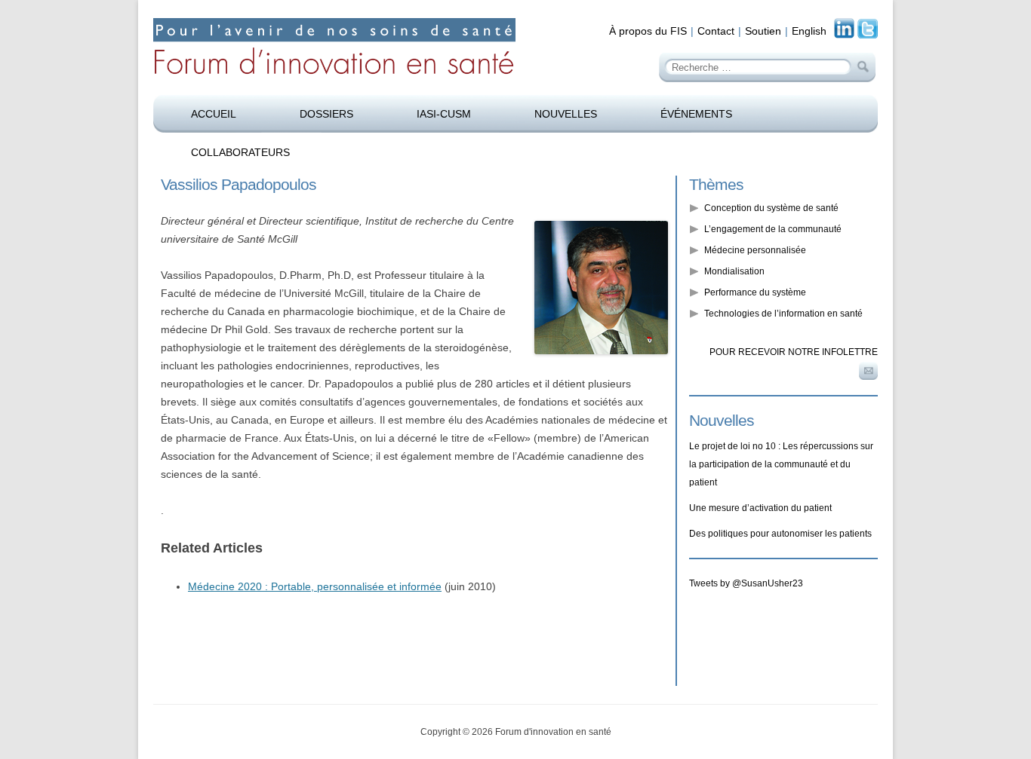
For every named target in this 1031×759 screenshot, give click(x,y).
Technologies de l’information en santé (783, 313)
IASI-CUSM (444, 114)
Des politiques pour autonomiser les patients (780, 533)
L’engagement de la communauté (773, 229)
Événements (696, 114)
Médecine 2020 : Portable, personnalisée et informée (315, 586)
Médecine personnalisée (755, 250)
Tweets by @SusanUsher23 (746, 583)
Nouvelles (565, 114)
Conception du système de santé (771, 208)
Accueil (213, 114)
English (809, 31)
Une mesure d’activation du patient (760, 508)
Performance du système (755, 292)
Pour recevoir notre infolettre (793, 352)
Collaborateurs (240, 152)
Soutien (763, 31)
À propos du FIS (648, 31)
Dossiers (326, 114)
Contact (715, 31)
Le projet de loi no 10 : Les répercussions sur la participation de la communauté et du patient (781, 464)
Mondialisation (734, 271)
